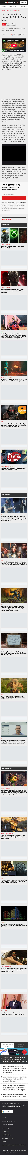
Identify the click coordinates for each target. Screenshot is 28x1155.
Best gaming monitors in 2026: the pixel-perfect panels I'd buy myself (14, 1095)
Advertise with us (6, 1135)
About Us (4, 1118)
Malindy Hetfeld (12, 23)
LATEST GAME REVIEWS (20, 1045)
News (3, 24)
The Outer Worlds (15, 10)
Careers (4, 1141)
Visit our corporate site (14, 1106)
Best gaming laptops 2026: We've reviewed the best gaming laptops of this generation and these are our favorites (14, 1069)
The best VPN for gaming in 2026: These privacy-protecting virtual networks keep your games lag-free (15, 1059)
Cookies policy (5, 1131)
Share (5, 35)
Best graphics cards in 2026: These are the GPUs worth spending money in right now (15, 1079)
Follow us (15, 35)
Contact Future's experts (8, 1121)
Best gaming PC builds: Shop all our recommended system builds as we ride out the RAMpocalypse (14, 1088)
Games (3, 10)
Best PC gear (12, 6)
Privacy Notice (22, 204)
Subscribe (23, 2)
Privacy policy (5, 1128)
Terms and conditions (7, 1124)
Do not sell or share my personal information (13, 1145)
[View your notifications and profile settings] (14, 2)
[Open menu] (3, 2)
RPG (8, 10)
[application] (14, 153)
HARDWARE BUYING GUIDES (7, 1045)
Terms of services (20, 202)
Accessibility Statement (8, 1138)
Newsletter (23, 35)
